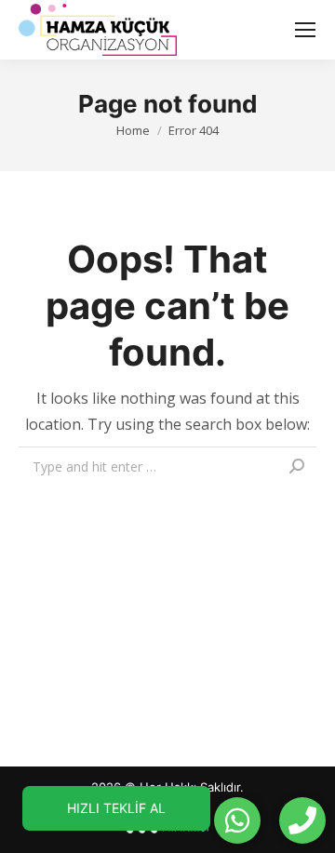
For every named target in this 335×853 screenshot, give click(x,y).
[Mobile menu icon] (305, 30)
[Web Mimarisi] (167, 831)
